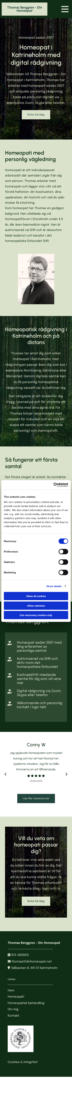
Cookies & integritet (23, 1062)
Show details (54, 586)
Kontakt (13, 1015)
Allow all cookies (36, 596)
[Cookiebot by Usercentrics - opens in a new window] (53, 485)
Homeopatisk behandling (26, 1003)
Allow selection (36, 605)
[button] (36, 114)
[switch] (63, 551)
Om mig (13, 1009)
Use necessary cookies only (36, 615)
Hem (11, 990)
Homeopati (16, 996)
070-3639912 (20, 955)
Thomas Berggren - (24, 9)
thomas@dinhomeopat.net (32, 961)
